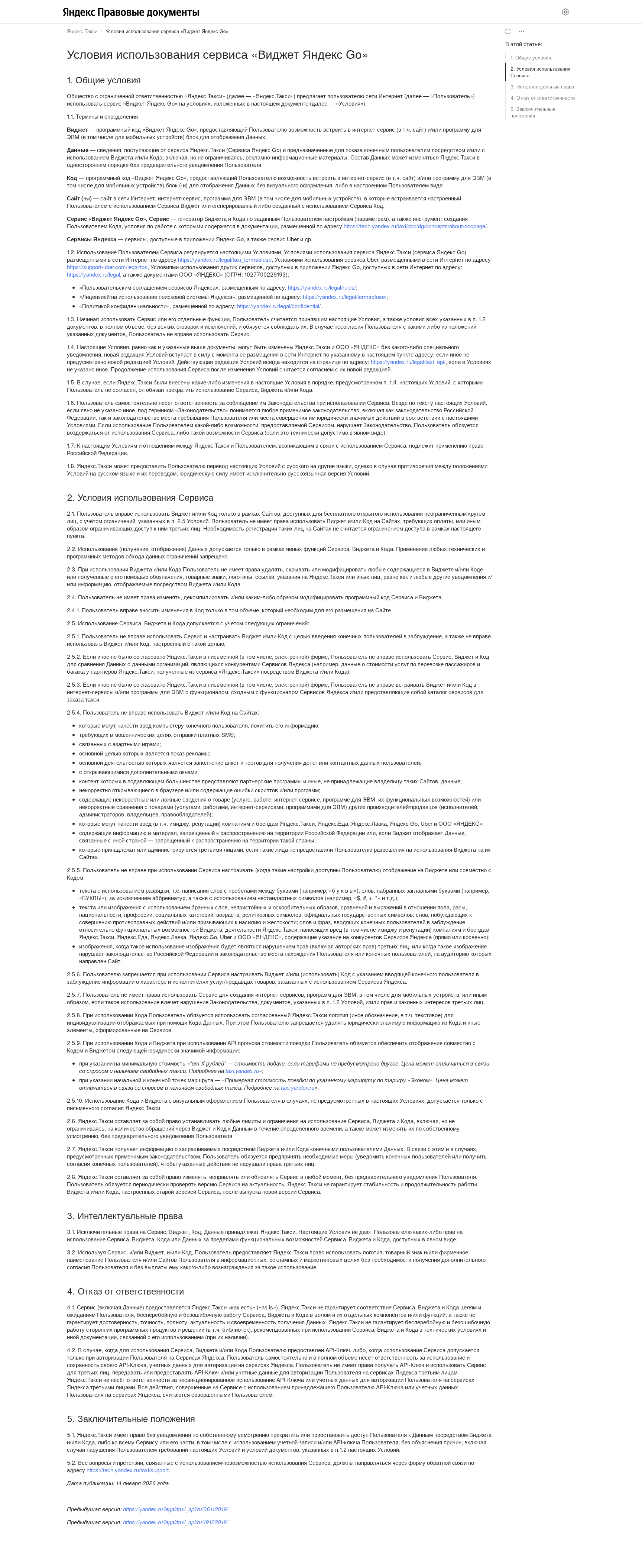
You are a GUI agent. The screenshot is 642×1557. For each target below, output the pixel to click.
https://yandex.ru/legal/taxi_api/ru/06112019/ (175, 1509)
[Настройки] (565, 12)
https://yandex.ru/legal (93, 274)
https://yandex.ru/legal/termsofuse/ (344, 296)
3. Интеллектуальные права (542, 86)
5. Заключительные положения (532, 112)
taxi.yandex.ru (242, 1070)
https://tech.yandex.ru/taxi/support (128, 1470)
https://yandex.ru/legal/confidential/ (279, 306)
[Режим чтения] (508, 31)
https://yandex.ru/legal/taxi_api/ (408, 361)
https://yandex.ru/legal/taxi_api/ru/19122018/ (175, 1522)
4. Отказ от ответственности (542, 97)
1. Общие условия (530, 57)
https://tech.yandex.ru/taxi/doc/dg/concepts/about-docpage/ (415, 226)
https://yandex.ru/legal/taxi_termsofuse (225, 259)
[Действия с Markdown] (521, 31)
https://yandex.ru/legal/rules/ (322, 287)
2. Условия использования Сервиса (540, 72)
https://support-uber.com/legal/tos (107, 267)
